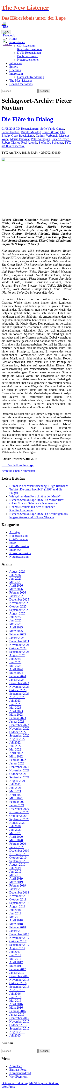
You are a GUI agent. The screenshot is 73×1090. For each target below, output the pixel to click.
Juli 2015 (15, 1035)
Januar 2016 (16, 1014)
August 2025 (17, 613)
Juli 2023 (15, 700)
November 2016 (19, 979)
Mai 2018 (15, 917)
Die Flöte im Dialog (27, 119)
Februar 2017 (17, 969)
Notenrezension (19, 556)
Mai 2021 (15, 791)
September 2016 (19, 986)
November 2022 (19, 728)
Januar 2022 (16, 763)
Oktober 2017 (17, 941)
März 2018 (16, 923)
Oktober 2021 (17, 773)
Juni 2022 (15, 746)
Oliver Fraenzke (15, 146)
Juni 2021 (15, 787)
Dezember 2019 (19, 850)
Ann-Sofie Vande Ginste (49, 128)
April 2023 (16, 711)
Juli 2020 (15, 826)
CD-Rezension (25, 128)
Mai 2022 (15, 749)
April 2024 (16, 669)
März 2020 (16, 840)
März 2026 (16, 589)
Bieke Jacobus (10, 132)
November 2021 (19, 770)
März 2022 (16, 756)
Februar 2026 (17, 592)
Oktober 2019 (17, 857)
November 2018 (19, 896)
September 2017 (19, 944)
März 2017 (16, 965)
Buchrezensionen (27, 56)
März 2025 (16, 630)
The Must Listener (20, 80)
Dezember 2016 (19, 976)
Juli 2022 (15, 742)
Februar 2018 (17, 927)
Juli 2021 (15, 784)
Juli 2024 (15, 658)
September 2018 (19, 903)
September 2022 (19, 735)
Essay (13, 542)
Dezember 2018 (19, 892)
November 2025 (19, 603)
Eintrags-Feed (17, 1069)
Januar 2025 (16, 637)
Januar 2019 (16, 889)
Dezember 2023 (19, 683)
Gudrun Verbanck (47, 135)
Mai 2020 (15, 833)
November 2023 (19, 686)
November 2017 (19, 937)
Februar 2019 (17, 885)
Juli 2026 (15, 575)
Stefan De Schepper (51, 142)
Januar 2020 (16, 847)
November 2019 (19, 854)
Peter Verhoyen (40, 139)
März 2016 (16, 1007)
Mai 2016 (15, 1000)
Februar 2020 (17, 843)
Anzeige (14, 532)
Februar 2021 (17, 801)
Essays (13, 66)
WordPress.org (18, 1076)
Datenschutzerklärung (30, 77)
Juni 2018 (15, 913)
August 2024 (17, 655)
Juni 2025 (15, 620)
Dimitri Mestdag (31, 132)
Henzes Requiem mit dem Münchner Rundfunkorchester (32, 508)
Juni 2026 (15, 578)
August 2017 (17, 948)
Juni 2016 (15, 997)
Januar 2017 (16, 972)
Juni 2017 (15, 955)
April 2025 (16, 627)
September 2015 (19, 1028)
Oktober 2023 (17, 690)
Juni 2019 (15, 871)
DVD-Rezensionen (29, 52)
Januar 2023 (16, 721)
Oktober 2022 (17, 732)
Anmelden (15, 1066)
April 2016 (16, 1004)
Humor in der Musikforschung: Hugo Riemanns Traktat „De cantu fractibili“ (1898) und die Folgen (38, 489)
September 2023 (19, 693)
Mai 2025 (15, 624)
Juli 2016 (15, 993)
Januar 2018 (16, 930)
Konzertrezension (20, 553)
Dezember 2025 (19, 599)
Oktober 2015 (17, 1025)
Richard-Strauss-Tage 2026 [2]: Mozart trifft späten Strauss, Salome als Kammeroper (36, 501)
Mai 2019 (15, 875)
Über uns (15, 70)
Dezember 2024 (19, 641)
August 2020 (17, 822)
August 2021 (17, 780)
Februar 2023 (17, 718)
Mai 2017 (15, 958)
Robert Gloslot (11, 142)
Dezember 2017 (19, 934)
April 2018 (16, 920)
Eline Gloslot (50, 132)
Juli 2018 (15, 910)
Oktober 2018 (17, 899)
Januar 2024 (16, 679)
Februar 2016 (17, 1011)
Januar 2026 (16, 596)
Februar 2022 (17, 760)
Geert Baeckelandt (22, 135)
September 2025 (19, 610)
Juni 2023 (15, 704)
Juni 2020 (15, 829)
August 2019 (17, 864)
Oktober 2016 (17, 983)
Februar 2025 (17, 634)
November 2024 (19, 644)
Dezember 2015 (19, 1018)
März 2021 (16, 798)
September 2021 (19, 777)
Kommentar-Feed (20, 1073)
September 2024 (19, 651)
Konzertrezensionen (29, 49)
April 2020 (16, 836)
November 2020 (19, 812)
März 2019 (16, 882)
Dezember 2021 (19, 767)
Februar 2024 (17, 676)
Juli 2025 (15, 617)
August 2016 (17, 990)
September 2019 (19, 861)
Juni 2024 (15, 662)
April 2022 (16, 753)
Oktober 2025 (17, 606)
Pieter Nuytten (60, 139)
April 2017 (16, 962)
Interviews (15, 63)
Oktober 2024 (17, 648)
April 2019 (16, 878)
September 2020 (19, 819)
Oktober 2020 (17, 815)
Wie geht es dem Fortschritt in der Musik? (35, 496)
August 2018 (17, 906)
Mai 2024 (15, 665)
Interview (15, 549)
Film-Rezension (19, 546)
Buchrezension (18, 535)
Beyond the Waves (21, 84)
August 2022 (17, 739)
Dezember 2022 (19, 725)
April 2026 (16, 585)
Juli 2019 (15, 868)
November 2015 (19, 1021)
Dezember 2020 (19, 808)
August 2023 (17, 697)
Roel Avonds (29, 142)
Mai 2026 (15, 582)
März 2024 (16, 672)
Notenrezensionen (28, 59)
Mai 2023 (15, 707)
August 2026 (17, 571)
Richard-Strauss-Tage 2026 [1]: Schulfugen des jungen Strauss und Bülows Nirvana (38, 515)
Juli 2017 (15, 951)
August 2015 (17, 1032)
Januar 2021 (16, 805)
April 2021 (16, 794)
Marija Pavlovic (20, 139)
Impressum (16, 73)
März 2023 (16, 714)
